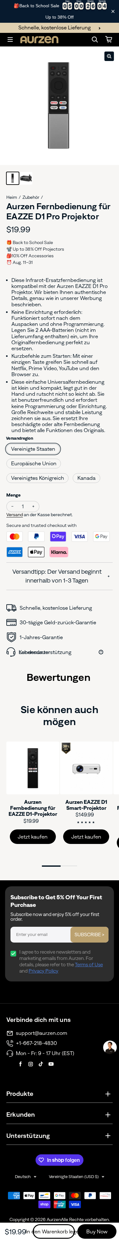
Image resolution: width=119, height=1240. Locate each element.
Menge (13, 495)
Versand (14, 514)
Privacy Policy (43, 971)
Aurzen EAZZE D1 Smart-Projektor (86, 805)
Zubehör (31, 197)
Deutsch (23, 1176)
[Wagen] (109, 39)
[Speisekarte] (10, 39)
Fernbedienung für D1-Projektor (33, 808)
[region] (59, 11)
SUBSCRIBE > (89, 934)
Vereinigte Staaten (33, 449)
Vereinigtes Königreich (37, 478)
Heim (11, 197)
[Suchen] (95, 39)
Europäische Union (33, 463)
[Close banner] (113, 11)
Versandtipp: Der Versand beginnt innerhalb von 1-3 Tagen (57, 576)
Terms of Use (89, 964)
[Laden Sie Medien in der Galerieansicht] (12, 178)
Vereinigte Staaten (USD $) (74, 1176)
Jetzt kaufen (33, 837)
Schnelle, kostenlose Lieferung (54, 27)
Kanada (86, 478)
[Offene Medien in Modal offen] (109, 56)
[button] (110, 1047)
